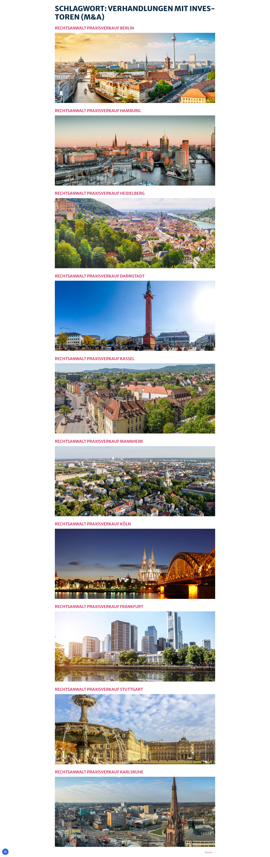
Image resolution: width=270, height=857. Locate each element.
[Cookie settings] (5, 852)
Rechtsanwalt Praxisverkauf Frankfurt (99, 606)
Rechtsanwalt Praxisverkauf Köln (93, 523)
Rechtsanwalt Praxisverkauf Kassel (94, 358)
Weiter (210, 852)
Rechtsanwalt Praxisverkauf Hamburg (98, 110)
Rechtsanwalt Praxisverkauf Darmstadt (100, 276)
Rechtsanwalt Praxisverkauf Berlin (94, 28)
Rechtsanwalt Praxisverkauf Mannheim (99, 441)
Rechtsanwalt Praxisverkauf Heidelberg (100, 193)
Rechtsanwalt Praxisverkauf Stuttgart (99, 689)
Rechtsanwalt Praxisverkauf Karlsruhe (99, 772)
